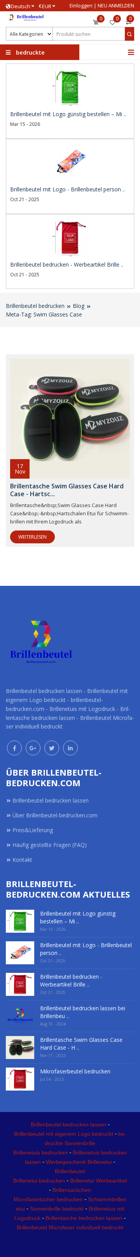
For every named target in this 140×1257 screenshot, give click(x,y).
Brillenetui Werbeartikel (98, 1180)
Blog (78, 305)
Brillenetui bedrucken (39, 1180)
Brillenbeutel (70, 1171)
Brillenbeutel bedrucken (35, 305)
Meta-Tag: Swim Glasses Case (44, 314)
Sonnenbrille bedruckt (57, 1209)
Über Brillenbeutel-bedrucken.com (55, 815)
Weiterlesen (32, 537)
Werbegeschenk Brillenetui (79, 1162)
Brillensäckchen (71, 1190)
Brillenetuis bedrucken (40, 1152)
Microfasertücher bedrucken (48, 1199)
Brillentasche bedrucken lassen (84, 1218)
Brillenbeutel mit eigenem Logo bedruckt (63, 1134)
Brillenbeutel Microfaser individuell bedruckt (70, 1227)
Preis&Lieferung (32, 830)
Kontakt (22, 859)
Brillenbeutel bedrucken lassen (50, 800)
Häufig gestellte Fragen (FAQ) (49, 845)
